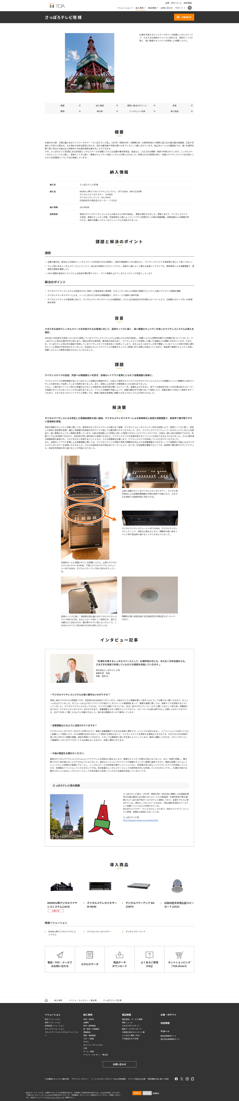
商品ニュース (127, 1022)
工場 (85, 1048)
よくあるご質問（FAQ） (131, 1035)
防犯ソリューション (52, 1022)
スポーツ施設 (88, 1038)
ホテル (86, 1041)
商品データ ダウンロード (132, 1029)
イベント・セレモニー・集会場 (83, 1000)
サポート (179, 7)
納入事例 (140, 7)
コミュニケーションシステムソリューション (61, 1033)
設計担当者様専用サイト (170, 1039)
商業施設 (86, 1032)
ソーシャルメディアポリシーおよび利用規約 (108, 1079)
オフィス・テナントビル (93, 1045)
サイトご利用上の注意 (137, 1079)
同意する (137, 1093)
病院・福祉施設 (89, 1035)
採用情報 (188, 2)
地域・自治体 (88, 1019)
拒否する (147, 1093)
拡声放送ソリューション (54, 1025)
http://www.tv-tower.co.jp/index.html (140, 820)
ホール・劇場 (88, 1051)
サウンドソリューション (54, 1029)
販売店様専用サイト (168, 1036)
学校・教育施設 (89, 1025)
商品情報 (152, 7)
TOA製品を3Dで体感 (130, 1038)
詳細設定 (156, 1093)
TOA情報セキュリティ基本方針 (57, 1079)
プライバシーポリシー (55, 1097)
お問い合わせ (167, 7)
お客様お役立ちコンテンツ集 (133, 1032)
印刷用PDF (186, 17)
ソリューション (124, 7)
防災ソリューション (52, 1019)
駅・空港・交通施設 (91, 1029)
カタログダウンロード (130, 1025)
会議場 (86, 1022)
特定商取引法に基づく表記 (158, 1079)
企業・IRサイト (172, 2)
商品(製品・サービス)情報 (132, 1019)
